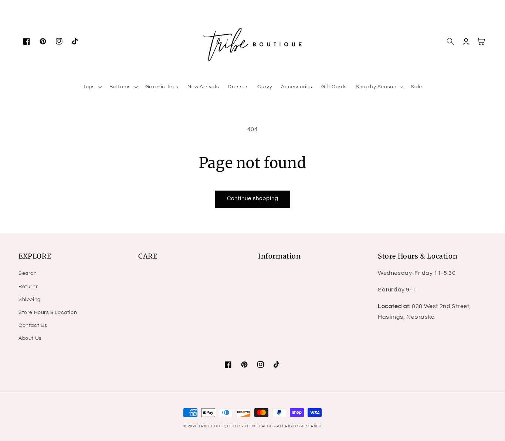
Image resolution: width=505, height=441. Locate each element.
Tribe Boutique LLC (219, 426)
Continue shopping (252, 198)
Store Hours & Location (47, 312)
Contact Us (32, 325)
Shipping (29, 299)
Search (27, 273)
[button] (91, 87)
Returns (28, 286)
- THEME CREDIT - (259, 426)
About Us (30, 338)
